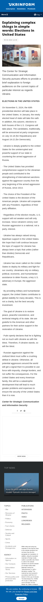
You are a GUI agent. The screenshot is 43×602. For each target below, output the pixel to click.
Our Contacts (10, 564)
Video (24, 517)
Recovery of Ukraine (9, 514)
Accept (21, 598)
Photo (24, 513)
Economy (8, 522)
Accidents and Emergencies (10, 547)
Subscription (10, 9)
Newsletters (21, 9)
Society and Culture (9, 534)
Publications (28, 506)
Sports (7, 539)
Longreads (27, 520)
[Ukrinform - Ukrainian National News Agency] (21, 4)
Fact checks (9, 526)
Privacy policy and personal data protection (12, 579)
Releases (26, 524)
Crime (7, 542)
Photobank (31, 9)
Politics (8, 519)
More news (21, 456)
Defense (8, 530)
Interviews (27, 509)
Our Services (10, 573)
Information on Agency (10, 559)
